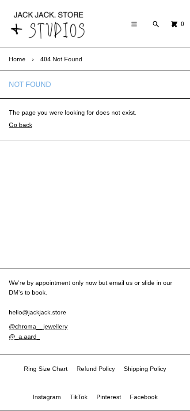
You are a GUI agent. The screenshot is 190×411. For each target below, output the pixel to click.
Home (17, 59)
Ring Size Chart (46, 368)
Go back (20, 124)
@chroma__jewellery (38, 326)
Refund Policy (95, 368)
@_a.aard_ (24, 336)
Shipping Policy (145, 368)
